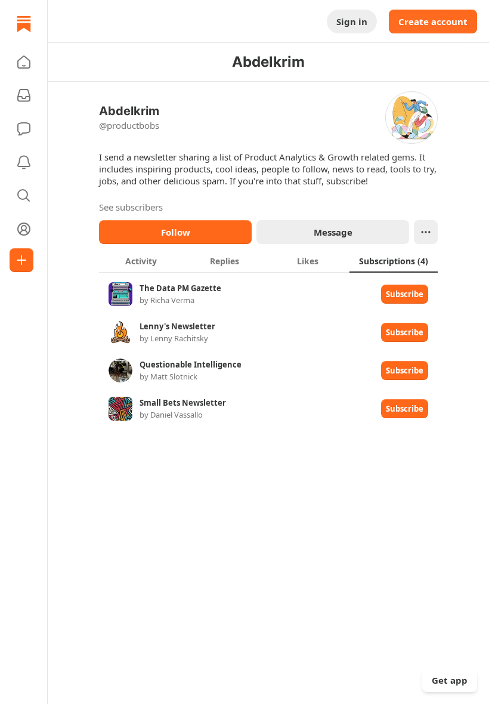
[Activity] (24, 162)
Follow (175, 232)
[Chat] (24, 129)
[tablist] (268, 261)
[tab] (140, 261)
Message (333, 232)
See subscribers (131, 207)
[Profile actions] (426, 232)
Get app (450, 680)
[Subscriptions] (24, 95)
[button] (24, 62)
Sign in (351, 21)
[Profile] (24, 229)
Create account (433, 21)
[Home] (24, 24)
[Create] (21, 260)
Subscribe (404, 294)
